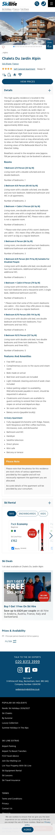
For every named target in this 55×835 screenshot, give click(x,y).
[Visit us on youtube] (35, 670)
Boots (20, 548)
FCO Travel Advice (10, 756)
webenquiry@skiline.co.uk (27, 689)
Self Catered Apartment (24, 69)
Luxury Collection (10, 722)
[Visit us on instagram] (20, 670)
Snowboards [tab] (27, 513)
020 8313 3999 (27, 662)
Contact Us (7, 808)
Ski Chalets (7, 713)
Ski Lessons (7, 775)
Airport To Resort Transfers (14, 751)
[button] (13, 46)
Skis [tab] (11, 513)
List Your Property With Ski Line (16, 765)
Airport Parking (9, 746)
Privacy (5, 803)
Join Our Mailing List (11, 760)
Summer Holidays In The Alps (15, 727)
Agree (27, 829)
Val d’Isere (25, 9)
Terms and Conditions (12, 798)
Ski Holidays (6, 9)
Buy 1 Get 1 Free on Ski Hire (20, 606)
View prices (27, 81)
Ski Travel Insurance (11, 780)
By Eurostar (7, 718)
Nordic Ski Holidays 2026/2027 (16, 708)
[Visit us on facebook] (27, 670)
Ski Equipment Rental (12, 770)
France (16, 9)
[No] (51, 824)
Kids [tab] (43, 513)
